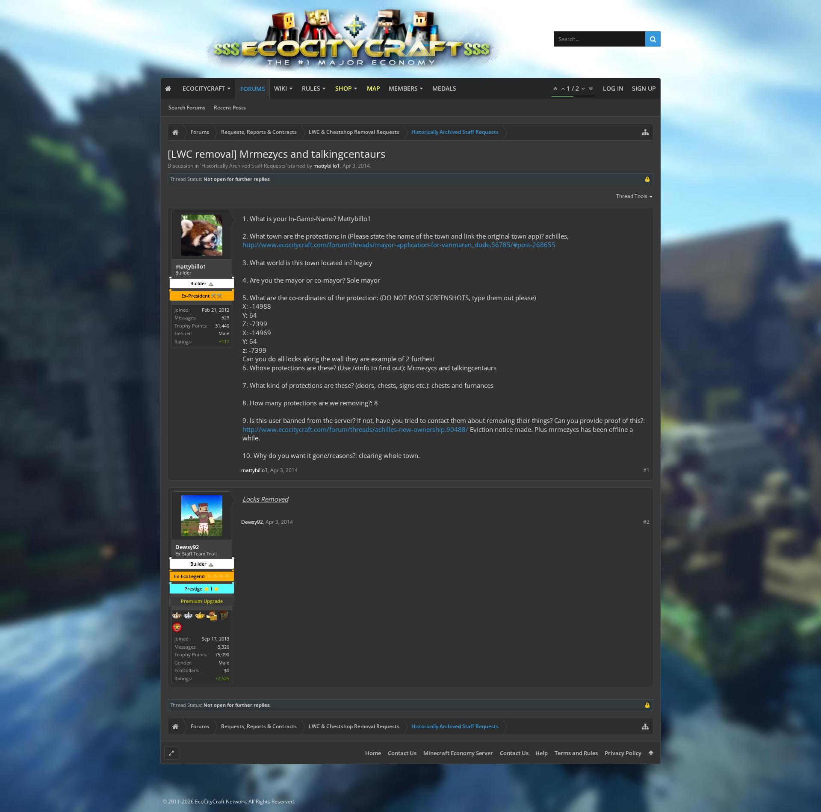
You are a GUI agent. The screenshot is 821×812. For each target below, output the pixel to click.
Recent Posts (230, 107)
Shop (343, 88)
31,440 (222, 325)
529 (225, 317)
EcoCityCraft (204, 88)
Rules (311, 88)
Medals (444, 88)
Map (373, 88)
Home (373, 753)
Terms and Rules (576, 753)
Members (403, 88)
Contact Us (402, 753)
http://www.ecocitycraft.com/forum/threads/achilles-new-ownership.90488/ (355, 429)
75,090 (222, 654)
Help (541, 753)
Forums (252, 89)
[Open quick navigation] (645, 132)
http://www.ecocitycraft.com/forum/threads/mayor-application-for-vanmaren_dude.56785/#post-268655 (398, 244)
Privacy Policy (623, 753)
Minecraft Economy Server (458, 753)
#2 (646, 522)
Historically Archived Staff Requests (243, 165)
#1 (646, 470)
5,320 (223, 647)
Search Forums (186, 107)
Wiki (280, 88)
